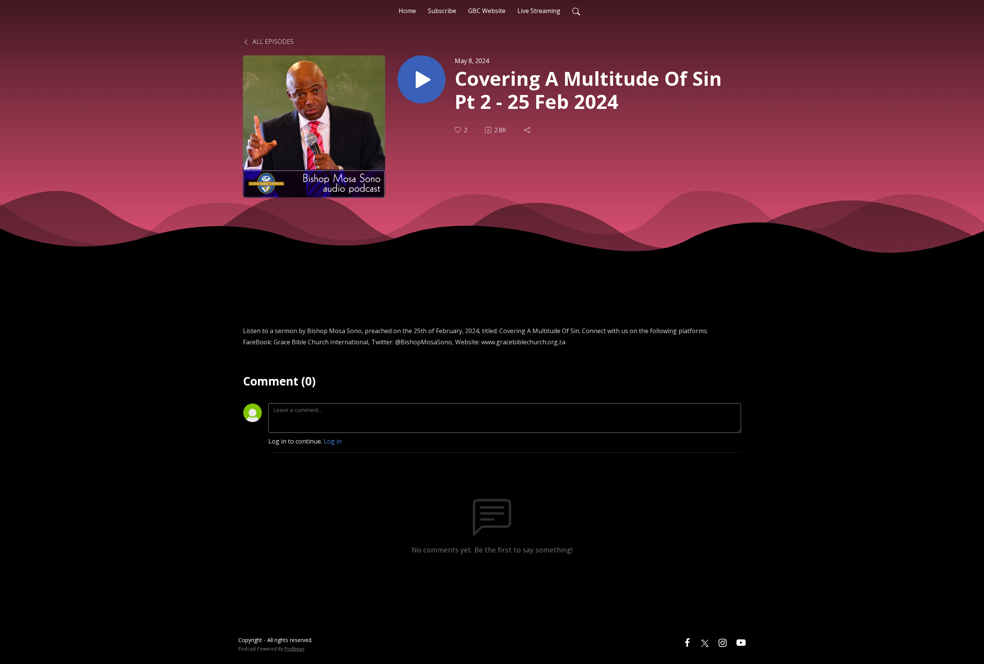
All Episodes (272, 41)
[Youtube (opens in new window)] (741, 642)
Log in (333, 441)
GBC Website (486, 11)
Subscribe (442, 11)
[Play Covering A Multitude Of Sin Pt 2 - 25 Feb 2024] (421, 79)
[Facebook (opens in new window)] (687, 642)
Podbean (294, 649)
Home (407, 11)
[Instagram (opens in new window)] (722, 642)
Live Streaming (538, 11)
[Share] (527, 130)
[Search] (576, 10)
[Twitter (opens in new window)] (705, 642)
